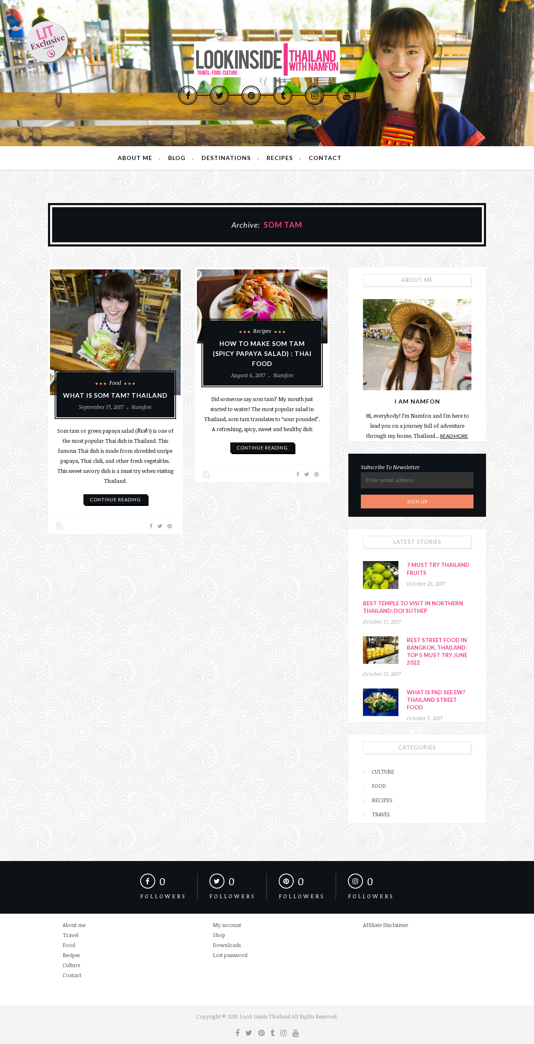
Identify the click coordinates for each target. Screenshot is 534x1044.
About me (135, 157)
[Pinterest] (251, 95)
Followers (163, 896)
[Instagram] (314, 95)
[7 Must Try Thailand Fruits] (380, 575)
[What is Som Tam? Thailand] (115, 332)
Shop (219, 935)
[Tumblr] (282, 95)
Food (115, 382)
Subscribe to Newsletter (390, 467)
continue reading (115, 499)
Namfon (141, 407)
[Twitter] (219, 95)
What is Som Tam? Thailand (115, 395)
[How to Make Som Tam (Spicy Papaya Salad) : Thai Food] (262, 306)
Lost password (230, 955)
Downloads (227, 945)
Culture (383, 771)
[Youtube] (346, 95)
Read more (454, 436)
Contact (325, 157)
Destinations (226, 157)
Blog (177, 157)
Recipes (280, 157)
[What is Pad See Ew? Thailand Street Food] (380, 702)
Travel (381, 814)
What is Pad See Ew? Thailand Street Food (436, 700)
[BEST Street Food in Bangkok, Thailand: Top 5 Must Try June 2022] (380, 650)
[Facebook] (187, 95)
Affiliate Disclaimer (385, 925)
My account (227, 925)
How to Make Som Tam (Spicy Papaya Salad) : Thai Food (262, 353)
